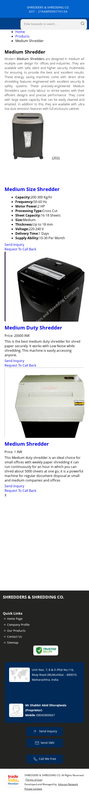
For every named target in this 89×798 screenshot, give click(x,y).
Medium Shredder (27, 443)
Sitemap (12, 642)
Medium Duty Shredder (33, 327)
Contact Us (14, 637)
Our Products (16, 631)
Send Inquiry (14, 244)
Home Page (15, 619)
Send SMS (47, 743)
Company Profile (18, 625)
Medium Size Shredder (32, 189)
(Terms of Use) (33, 780)
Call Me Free (47, 759)
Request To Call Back (20, 249)
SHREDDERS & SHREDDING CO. (48, 9)
